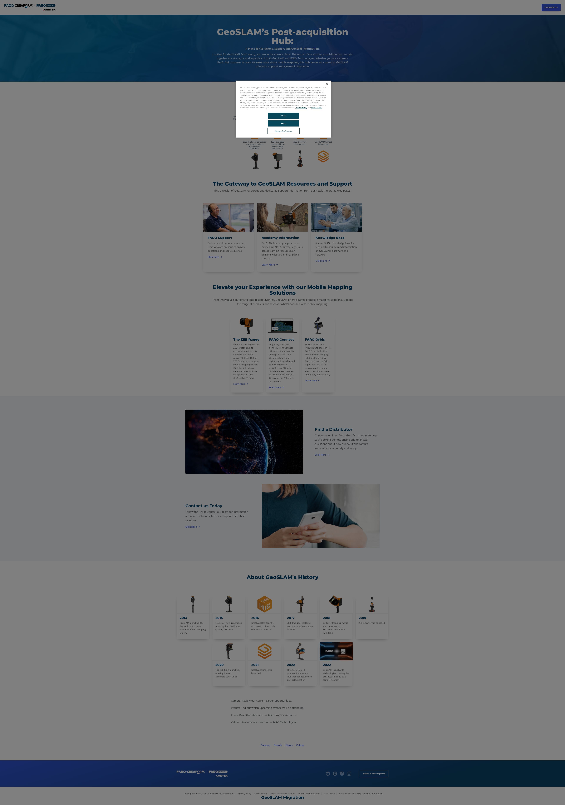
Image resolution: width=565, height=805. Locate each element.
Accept (283, 116)
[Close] (327, 84)
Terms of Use (316, 108)
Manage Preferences (283, 131)
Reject (283, 123)
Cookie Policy (301, 108)
